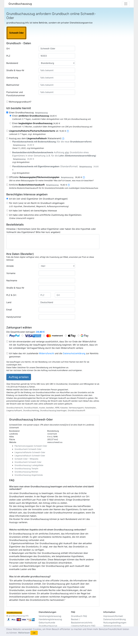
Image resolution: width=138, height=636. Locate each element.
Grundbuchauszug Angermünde (29, 475)
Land (8, 302)
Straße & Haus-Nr (15, 70)
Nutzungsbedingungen (114, 622)
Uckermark (52, 434)
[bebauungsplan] (84, 177)
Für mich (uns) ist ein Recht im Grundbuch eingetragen (36, 203)
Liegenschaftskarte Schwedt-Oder (30, 452)
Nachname (11, 280)
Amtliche (38, 184)
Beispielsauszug (41, 113)
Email (9, 309)
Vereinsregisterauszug (50, 616)
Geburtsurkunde (47, 622)
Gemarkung (12, 77)
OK (34, 633)
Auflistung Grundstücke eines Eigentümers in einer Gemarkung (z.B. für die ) (54, 155)
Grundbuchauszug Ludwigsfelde (29, 465)
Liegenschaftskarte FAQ (83, 625)
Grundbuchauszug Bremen (26, 472)
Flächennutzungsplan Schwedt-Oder (31, 446)
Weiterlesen (24, 632)
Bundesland (12, 63)
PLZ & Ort (11, 295)
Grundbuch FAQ (79, 616)
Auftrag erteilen (19, 377)
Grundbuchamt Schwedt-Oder (28, 449)
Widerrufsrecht (46, 353)
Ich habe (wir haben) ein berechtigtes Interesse (33, 210)
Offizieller (45, 177)
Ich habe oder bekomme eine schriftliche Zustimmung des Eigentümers (45, 215)
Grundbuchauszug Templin (26, 468)
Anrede (10, 266)
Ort (8, 48)
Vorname (10, 273)
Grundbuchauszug (20, 3)
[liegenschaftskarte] (68, 130)
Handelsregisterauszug (50, 619)
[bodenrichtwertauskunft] (69, 184)
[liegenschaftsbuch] (63, 138)
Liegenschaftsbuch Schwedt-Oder (30, 455)
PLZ (8, 55)
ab (37, 130)
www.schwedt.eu (54, 442)
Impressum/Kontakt (113, 616)
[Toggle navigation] (126, 3)
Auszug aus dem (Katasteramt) (35, 138)
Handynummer (13, 317)
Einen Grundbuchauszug (28, 112)
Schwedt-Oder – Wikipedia (26, 459)
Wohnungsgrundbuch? (20, 101)
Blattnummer (12, 85)
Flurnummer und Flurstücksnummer (15, 94)
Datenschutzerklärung (74, 353)
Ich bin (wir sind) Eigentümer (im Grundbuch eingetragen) (38, 198)
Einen (34, 115)
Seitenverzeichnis (112, 625)
